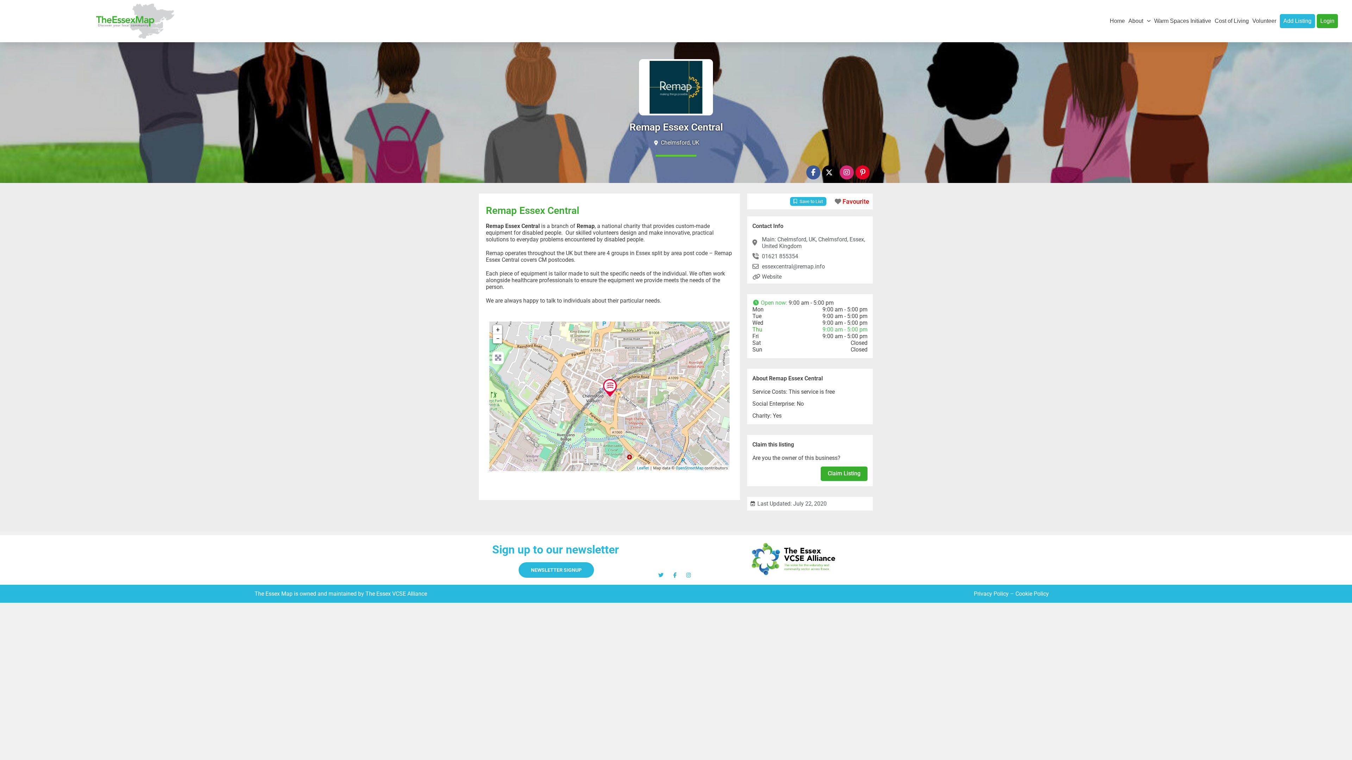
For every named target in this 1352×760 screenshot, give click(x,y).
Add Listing (1297, 21)
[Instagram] (847, 172)
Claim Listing (844, 473)
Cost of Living (1232, 21)
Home (1117, 21)
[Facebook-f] (813, 172)
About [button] (1135, 21)
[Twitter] (661, 575)
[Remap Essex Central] (610, 388)
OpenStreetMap (689, 468)
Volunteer (1264, 21)
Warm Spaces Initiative (1182, 21)
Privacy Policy (991, 593)
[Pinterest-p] (863, 172)
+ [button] (498, 329)
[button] (810, 302)
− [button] (498, 338)
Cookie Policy (1032, 593)
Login (1327, 21)
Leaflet (643, 468)
